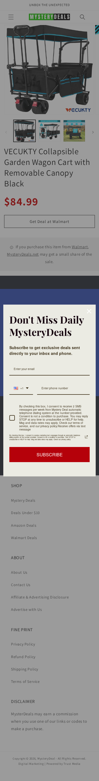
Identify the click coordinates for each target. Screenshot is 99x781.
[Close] (89, 311)
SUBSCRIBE (50, 454)
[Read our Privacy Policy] (86, 437)
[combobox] (21, 388)
